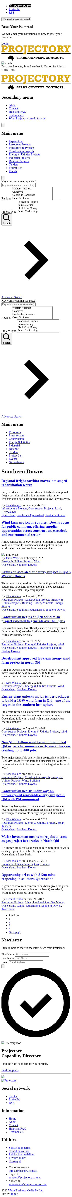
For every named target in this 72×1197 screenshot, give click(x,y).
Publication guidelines (22, 1154)
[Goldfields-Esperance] (32, 195)
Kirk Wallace (13, 505)
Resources (15, 432)
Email (4, 962)
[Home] (36, 59)
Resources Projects (20, 144)
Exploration (16, 141)
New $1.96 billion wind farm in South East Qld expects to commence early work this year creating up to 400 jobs (36, 746)
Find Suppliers (9, 1070)
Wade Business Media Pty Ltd (25, 1190)
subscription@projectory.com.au (28, 1184)
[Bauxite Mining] (38, 205)
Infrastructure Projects (21, 147)
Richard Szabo (14, 899)
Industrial (14, 445)
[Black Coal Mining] (38, 208)
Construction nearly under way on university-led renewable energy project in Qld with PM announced (33, 795)
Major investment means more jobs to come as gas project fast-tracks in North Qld (34, 839)
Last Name (7, 958)
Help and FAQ (17, 111)
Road (58, 508)
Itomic (14, 1193)
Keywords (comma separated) (18, 181)
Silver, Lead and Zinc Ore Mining (44, 902)
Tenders (13, 164)
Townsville (7, 909)
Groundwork (16, 462)
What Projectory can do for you (27, 118)
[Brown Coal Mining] (38, 211)
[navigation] (36, 107)
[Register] (2, 1077)
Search (7, 223)
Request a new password (16, 19)
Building (27, 603)
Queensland (8, 515)
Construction (16, 438)
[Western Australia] (32, 188)
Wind (37, 561)
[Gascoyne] (32, 192)
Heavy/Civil (8, 511)
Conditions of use (19, 1151)
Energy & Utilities (19, 442)
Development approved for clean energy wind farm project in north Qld (35, 660)
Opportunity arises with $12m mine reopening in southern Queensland (28, 877)
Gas (36, 864)
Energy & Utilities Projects (24, 154)
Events (13, 171)
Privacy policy (17, 1157)
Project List (15, 167)
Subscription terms (19, 1147)
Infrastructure (16, 435)
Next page (15, 932)
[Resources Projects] (38, 202)
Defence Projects (19, 161)
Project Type (8, 211)
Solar (61, 822)
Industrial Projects (19, 157)
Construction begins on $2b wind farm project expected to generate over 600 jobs (33, 619)
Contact (13, 108)
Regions (6, 198)
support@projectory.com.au (25, 1177)
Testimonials (16, 115)
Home (12, 1118)
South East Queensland (30, 515)
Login (4, 43)
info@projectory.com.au (23, 1170)
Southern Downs (55, 515)
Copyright (15, 1161)
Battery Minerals (43, 603)
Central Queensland (28, 905)
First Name (7, 954)
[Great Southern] (32, 198)
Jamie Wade (13, 558)
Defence (14, 448)
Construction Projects (21, 151)
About (12, 105)
